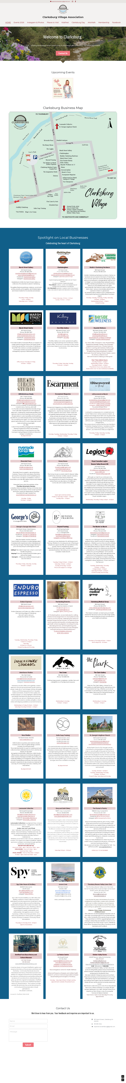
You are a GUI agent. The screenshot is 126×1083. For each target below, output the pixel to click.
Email (12, 1026)
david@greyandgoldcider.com (63, 814)
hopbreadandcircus (30, 403)
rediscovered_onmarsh (103, 403)
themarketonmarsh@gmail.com (100, 532)
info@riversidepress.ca (26, 467)
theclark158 (103, 682)
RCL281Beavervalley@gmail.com (100, 470)
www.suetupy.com (99, 680)
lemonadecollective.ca (30, 818)
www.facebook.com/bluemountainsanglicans (100, 744)
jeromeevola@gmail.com (63, 890)
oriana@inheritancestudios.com (26, 678)
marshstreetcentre (29, 337)
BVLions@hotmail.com (100, 894)
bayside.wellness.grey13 (103, 339)
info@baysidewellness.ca (99, 334)
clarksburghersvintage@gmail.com (62, 273)
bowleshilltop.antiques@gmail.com (99, 400)
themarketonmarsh (103, 534)
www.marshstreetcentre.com (26, 335)
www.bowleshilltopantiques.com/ (100, 401)
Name (12, 1021)
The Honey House (66, 470)
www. (21, 739)
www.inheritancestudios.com (26, 680)
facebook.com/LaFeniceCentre (63, 966)
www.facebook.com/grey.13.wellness (100, 337)
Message (13, 1032)
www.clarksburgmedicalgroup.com (100, 607)
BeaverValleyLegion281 (103, 473)
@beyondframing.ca (64, 534)
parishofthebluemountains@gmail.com (99, 741)
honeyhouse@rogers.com (63, 467)
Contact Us (62, 53)
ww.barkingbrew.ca (63, 609)
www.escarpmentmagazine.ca (63, 402)
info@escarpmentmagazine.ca (63, 400)
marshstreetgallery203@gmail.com (26, 273)
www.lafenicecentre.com (63, 962)
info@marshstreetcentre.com (26, 334)
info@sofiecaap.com (63, 741)
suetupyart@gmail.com (100, 678)
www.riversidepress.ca (26, 469)
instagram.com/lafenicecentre (63, 964)
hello (56, 534)
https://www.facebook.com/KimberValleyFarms (100, 964)
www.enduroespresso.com (26, 608)
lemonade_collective (29, 819)
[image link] (63, 9)
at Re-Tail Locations (63, 633)
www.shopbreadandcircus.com (26, 401)
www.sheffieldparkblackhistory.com (26, 963)
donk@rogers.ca (63, 334)
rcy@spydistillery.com (26, 890)
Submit (28, 1044)
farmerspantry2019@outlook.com (100, 814)
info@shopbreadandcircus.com (26, 400)
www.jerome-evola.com (63, 892)
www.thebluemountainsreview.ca (26, 495)
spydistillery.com (28, 892)
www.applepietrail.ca (105, 846)
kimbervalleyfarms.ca (99, 960)
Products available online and (63, 631)
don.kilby (66, 337)
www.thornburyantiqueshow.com (100, 408)
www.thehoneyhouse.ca (63, 469)
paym (55, 960)
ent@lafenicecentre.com (64, 960)
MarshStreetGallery (29, 277)
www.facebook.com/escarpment (63, 403)
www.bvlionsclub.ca (100, 896)
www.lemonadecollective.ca (26, 816)
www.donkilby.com (63, 335)
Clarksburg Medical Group (103, 609)
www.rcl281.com (100, 472)
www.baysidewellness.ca (99, 335)
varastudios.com (28, 739)
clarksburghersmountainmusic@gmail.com (63, 275)
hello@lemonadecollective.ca (26, 814)
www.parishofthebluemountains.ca (99, 742)
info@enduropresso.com (26, 606)
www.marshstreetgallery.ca (26, 275)
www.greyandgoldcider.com (63, 816)
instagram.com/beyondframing (63, 538)
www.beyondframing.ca (63, 536)
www (21, 892)
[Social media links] (72, 1)
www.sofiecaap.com (63, 743)
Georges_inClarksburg (29, 536)
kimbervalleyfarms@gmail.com (99, 962)
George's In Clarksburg (29, 534)
